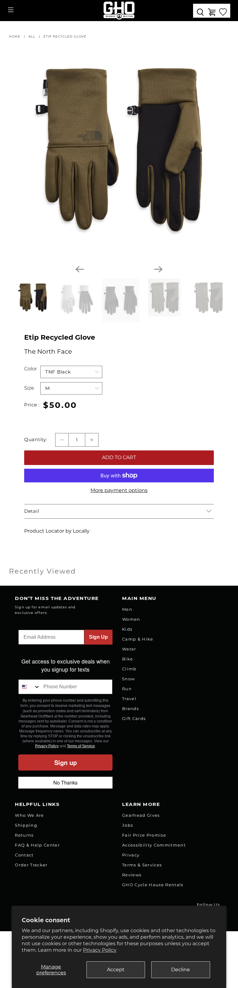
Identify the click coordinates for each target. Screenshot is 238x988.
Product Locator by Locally (57, 531)
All (32, 36)
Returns (24, 835)
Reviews (131, 874)
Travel (129, 698)
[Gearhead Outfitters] (119, 11)
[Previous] (79, 269)
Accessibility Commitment (154, 845)
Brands (130, 708)
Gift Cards (134, 718)
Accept (116, 969)
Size (29, 388)
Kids (127, 629)
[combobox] (29, 687)
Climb (129, 668)
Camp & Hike (137, 639)
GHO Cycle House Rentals (152, 884)
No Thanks (65, 782)
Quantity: (35, 439)
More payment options (119, 490)
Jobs (127, 825)
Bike (127, 658)
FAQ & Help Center (37, 845)
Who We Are (29, 815)
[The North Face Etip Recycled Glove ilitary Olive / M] (119, 150)
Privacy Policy (100, 950)
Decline (180, 969)
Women (131, 619)
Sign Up (98, 637)
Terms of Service (81, 746)
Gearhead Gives (141, 815)
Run (127, 688)
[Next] (158, 269)
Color (30, 369)
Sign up (65, 762)
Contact (24, 854)
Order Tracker (31, 864)
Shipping (26, 825)
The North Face (48, 351)
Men (127, 609)
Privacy (130, 854)
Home (14, 36)
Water (129, 648)
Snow (128, 678)
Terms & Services (142, 864)
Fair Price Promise (144, 835)
